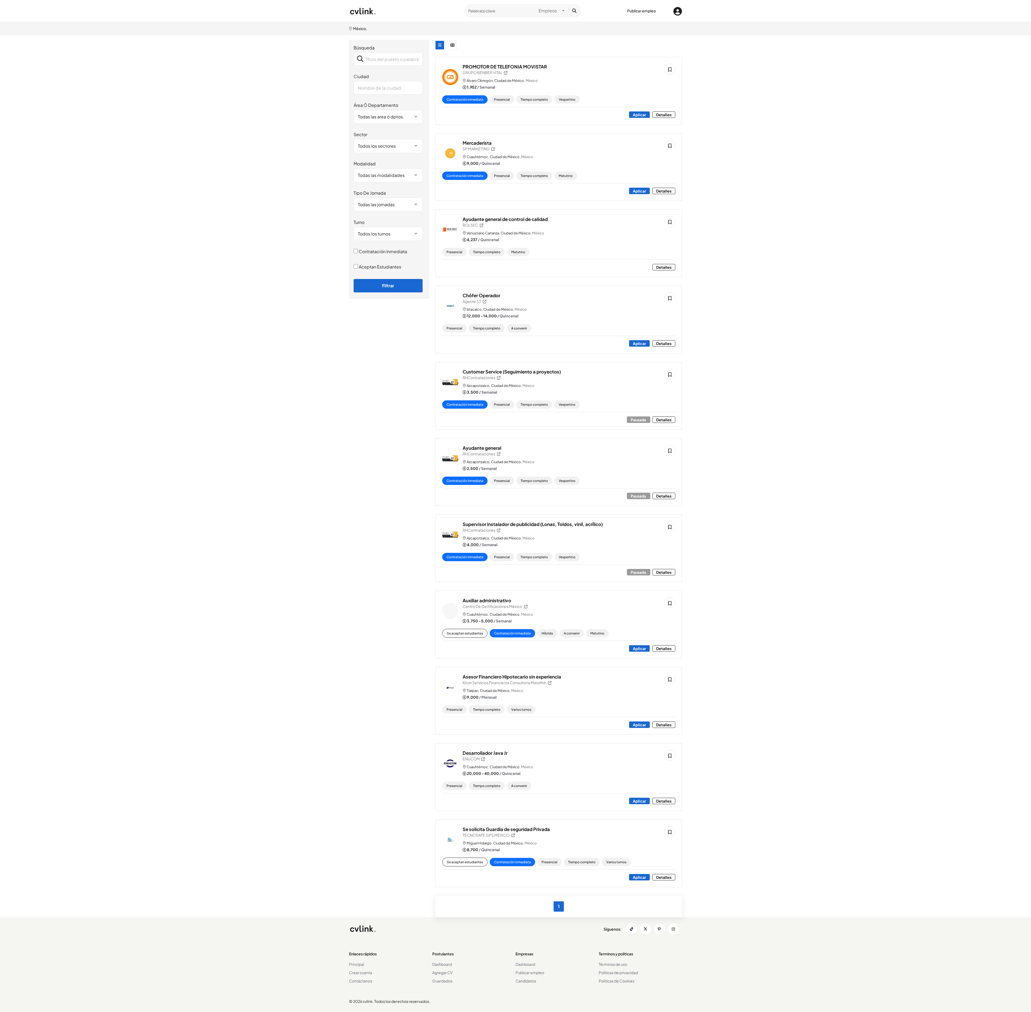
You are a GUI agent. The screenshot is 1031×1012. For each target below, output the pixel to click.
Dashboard (442, 964)
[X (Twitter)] (645, 929)
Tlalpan (472, 690)
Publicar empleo (641, 10)
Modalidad (365, 163)
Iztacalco (474, 309)
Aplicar (639, 114)
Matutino (566, 176)
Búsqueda (364, 47)
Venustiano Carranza (483, 233)
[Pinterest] (659, 929)
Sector (360, 134)
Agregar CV (442, 972)
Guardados (442, 980)
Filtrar (388, 285)
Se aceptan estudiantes (465, 633)
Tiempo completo (534, 99)
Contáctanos (360, 980)
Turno (359, 222)
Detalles (663, 114)
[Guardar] (670, 69)
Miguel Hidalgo (479, 843)
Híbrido (547, 633)
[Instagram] (673, 929)
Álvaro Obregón (480, 80)
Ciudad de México (509, 80)
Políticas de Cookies (616, 980)
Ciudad (361, 76)
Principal (356, 964)
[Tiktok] (631, 929)
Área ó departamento (376, 105)
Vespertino (567, 99)
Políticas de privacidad (618, 972)
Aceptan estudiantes (379, 267)
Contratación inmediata (382, 251)
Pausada (639, 419)
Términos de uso (613, 964)
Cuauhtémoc (477, 157)
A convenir (519, 328)
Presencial (502, 99)
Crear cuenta (360, 972)
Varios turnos (521, 710)
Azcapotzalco (478, 385)
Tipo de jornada (370, 193)
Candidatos (526, 980)
